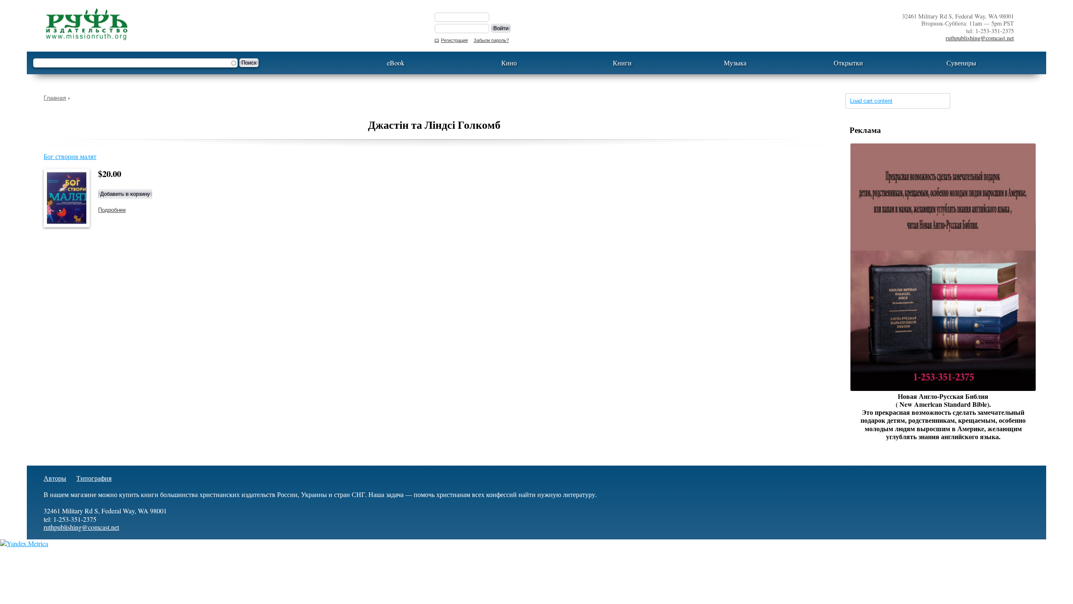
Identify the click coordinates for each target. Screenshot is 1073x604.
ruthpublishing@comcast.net (980, 38)
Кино (509, 62)
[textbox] (135, 63)
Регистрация (454, 40)
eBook (395, 62)
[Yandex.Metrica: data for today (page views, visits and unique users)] (24, 543)
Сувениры (961, 62)
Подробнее (112, 210)
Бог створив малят (70, 156)
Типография (93, 478)
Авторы (55, 478)
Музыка (735, 62)
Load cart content (871, 101)
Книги (622, 62)
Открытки (848, 62)
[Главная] (231, 24)
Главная (55, 97)
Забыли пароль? (491, 40)
